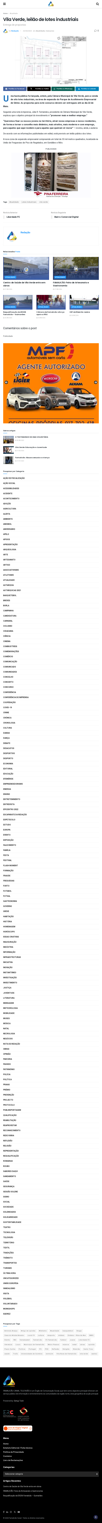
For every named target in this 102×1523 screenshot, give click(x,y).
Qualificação (10, 1115)
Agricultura (9, 508)
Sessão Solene (10, 1191)
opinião (91, 1344)
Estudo (7, 824)
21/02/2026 (20, 451)
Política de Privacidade (13, 1452)
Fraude (6, 875)
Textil (6, 1247)
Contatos (7, 1456)
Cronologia (9, 722)
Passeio (7, 1064)
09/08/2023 (20, 440)
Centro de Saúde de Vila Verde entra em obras (24, 284)
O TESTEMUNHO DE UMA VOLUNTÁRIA (31, 437)
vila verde (43, 202)
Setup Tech (19, 1400)
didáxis (61, 1335)
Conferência (9, 692)
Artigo (6, 565)
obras (82, 1344)
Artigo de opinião (28, 1331)
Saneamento (9, 1176)
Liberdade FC (84, 1340)
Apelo (6, 534)
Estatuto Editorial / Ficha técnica (17, 1448)
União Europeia (10, 1283)
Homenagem (9, 926)
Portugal (32, 1349)
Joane (72, 1340)
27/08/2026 (8, 289)
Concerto (8, 682)
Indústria (8, 947)
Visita (6, 1293)
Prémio (6, 1089)
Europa (6, 829)
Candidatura (9, 616)
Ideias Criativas (11, 936)
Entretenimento (11, 799)
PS (40, 1349)
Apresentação (10, 544)
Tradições (8, 1252)
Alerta (6, 514)
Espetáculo (9, 819)
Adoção (7, 503)
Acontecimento (11, 498)
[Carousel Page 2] (52, 81)
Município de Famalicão (34, 1344)
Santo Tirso (88, 1349)
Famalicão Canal (15, 1518)
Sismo (6, 1196)
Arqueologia (9, 549)
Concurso (50, 31)
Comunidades (10, 672)
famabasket (25, 1340)
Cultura (7, 728)
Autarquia (8, 585)
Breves (6, 600)
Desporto (8, 758)
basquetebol (68, 1331)
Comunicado (9, 666)
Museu (6, 1018)
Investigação (10, 977)
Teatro (6, 1227)
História (7, 921)
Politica (22, 1349)
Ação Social (9, 483)
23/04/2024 (27, 31)
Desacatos (8, 748)
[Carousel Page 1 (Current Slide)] (49, 81)
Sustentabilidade (12, 1222)
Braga (79, 1331)
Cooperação (9, 702)
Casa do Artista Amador (14, 1335)
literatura (8, 1344)
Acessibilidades (11, 488)
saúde (7, 1354)
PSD (46, 1349)
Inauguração (9, 942)
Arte (5, 554)
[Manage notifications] (96, 1517)
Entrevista (8, 804)
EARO (91, 1335)
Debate (6, 743)
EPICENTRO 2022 (10, 809)
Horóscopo (9, 931)
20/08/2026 (41, 318)
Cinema (6, 641)
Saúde (6, 1181)
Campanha (8, 610)
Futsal (6, 896)
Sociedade (8, 1207)
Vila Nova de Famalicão (66, 1354)
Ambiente (8, 519)
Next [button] (95, 383)
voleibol (7, 1298)
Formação (8, 870)
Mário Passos (53, 1344)
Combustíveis (10, 646)
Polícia (6, 1074)
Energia (7, 789)
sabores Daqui (10, 1171)
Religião (7, 1145)
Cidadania (8, 631)
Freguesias (8, 880)
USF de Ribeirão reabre (80, 312)
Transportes (10, 1263)
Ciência (6, 636)
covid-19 (31, 1335)
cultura (41, 1335)
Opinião (7, 1054)
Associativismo (11, 570)
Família (6, 850)
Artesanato (9, 559)
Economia (8, 763)
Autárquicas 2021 (12, 590)
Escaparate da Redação (15, 814)
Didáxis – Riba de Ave (77, 1335)
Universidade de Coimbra (31, 1354)
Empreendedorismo (13, 784)
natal (74, 1344)
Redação (15, 31)
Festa (6, 855)
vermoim (49, 1354)
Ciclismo (7, 626)
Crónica (7, 717)
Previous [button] (6, 383)
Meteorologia (10, 1008)
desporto (51, 1335)
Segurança (8, 1186)
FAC (14, 1340)
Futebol (7, 891)
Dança (6, 738)
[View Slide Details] (51, 383)
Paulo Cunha (10, 1349)
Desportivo (9, 753)
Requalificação (11, 1156)
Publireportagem (12, 1110)
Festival (7, 860)
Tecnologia (9, 1232)
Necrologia (9, 1033)
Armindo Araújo (11, 1331)
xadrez (94, 1354)
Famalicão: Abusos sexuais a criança (32, 457)
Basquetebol (9, 595)
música (66, 1344)
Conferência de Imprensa (16, 697)
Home (5, 13)
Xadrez (6, 1314)
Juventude (8, 993)
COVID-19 (7, 707)
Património (9, 1069)
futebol (63, 1340)
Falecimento (9, 845)
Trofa (15, 1354)
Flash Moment (10, 865)
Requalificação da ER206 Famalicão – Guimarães (14, 313)
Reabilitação (9, 1120)
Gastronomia (10, 901)
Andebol (7, 524)
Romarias (8, 1161)
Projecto (8, 1100)
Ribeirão (76, 1349)
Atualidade (14, 13)
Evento (6, 835)
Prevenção (8, 1094)
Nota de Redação (11, 1044)
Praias (6, 1084)
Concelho (8, 677)
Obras (6, 1049)
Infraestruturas (12, 957)
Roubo (6, 1166)
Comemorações (11, 651)
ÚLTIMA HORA (9, 1273)
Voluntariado (10, 1303)
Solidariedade (10, 1217)
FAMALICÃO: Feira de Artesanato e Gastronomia (71, 284)
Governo (7, 906)
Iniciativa (8, 962)
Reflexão (7, 1140)
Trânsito (8, 1257)
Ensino (6, 794)
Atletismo (8, 575)
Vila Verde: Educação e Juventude (31, 447)
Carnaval (8, 621)
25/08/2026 (8, 318)
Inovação (7, 967)
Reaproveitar (10, 1125)
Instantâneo (9, 972)
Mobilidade (8, 1013)
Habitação (8, 916)
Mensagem (8, 1003)
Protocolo (9, 1105)
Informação (9, 952)
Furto (6, 885)
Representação (11, 1151)
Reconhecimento (11, 1130)
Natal (6, 1028)
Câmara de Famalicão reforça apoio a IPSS (50, 313)
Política (7, 1079)
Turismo (7, 1268)
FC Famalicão (51, 1340)
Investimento (10, 982)
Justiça (7, 987)
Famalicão (37, 1340)
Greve (6, 911)
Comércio (8, 656)
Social (6, 1201)
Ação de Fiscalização (14, 478)
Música (6, 1023)
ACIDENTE (7, 493)
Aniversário (9, 529)
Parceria (7, 1059)
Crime (6, 712)
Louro (18, 1344)
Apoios (6, 539)
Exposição (8, 840)
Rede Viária (8, 1135)
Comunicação (10, 661)
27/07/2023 (20, 461)
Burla (6, 605)
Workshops (9, 1308)
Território (8, 1242)
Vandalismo (9, 1288)
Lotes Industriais (29, 202)
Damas (6, 733)
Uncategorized (11, 1278)
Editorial (8, 768)
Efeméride (8, 779)
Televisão (8, 1237)
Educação (8, 773)
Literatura (8, 998)
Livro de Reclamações (13, 1460)
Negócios (8, 1038)
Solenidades (9, 1212)
